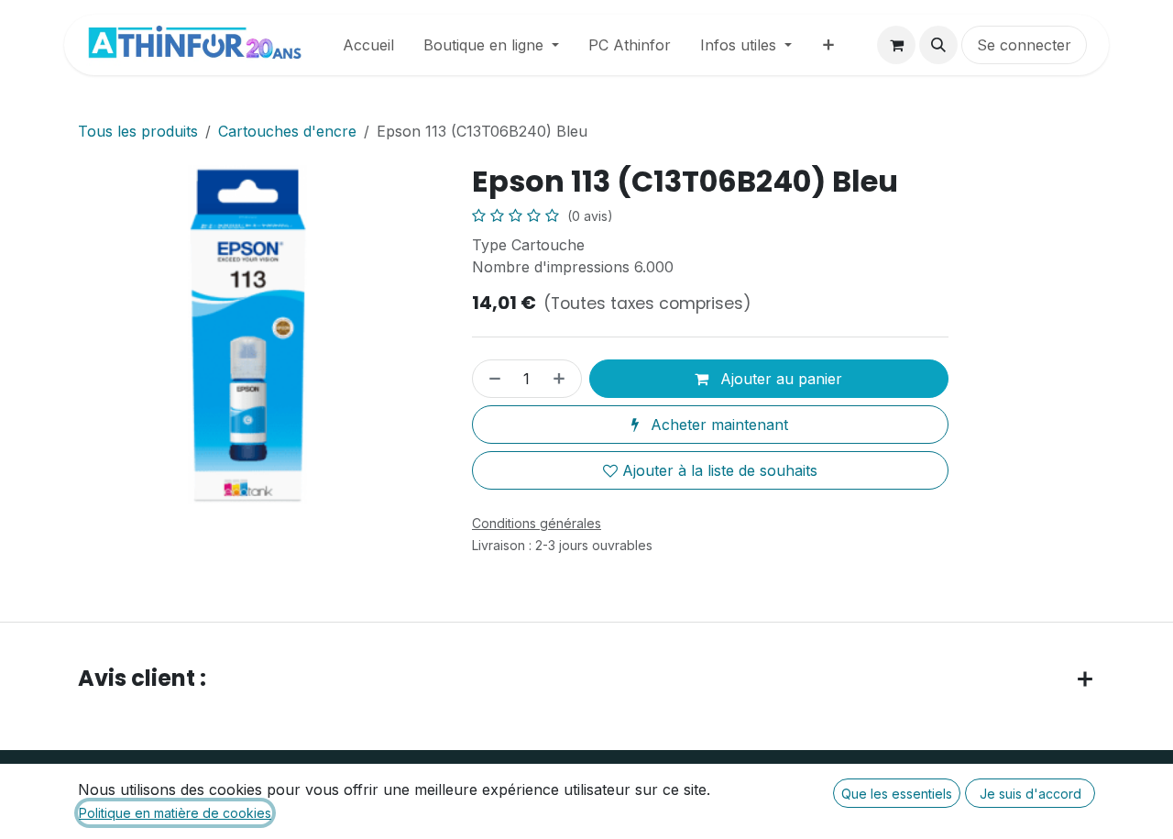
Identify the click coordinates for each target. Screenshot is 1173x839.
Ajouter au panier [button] (779, 379)
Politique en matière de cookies (175, 813)
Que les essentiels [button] (896, 793)
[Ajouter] (562, 378)
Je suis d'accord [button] (1030, 793)
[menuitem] (368, 45)
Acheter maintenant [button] (717, 424)
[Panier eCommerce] (896, 45)
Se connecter (1024, 45)
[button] (938, 45)
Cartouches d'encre (287, 131)
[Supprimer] (491, 378)
